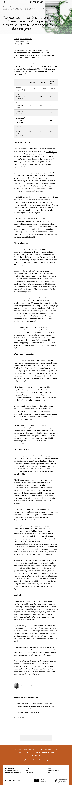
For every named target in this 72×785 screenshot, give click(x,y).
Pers (27, 770)
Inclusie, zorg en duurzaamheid (13, 772)
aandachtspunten (39, 483)
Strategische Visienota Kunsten (25, 417)
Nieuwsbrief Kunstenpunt (11, 770)
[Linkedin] (14, 780)
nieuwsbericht (28, 406)
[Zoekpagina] (5, 2)
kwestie (45, 563)
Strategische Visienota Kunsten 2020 (28, 712)
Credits (49, 768)
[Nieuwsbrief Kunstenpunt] (5, 780)
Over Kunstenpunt (9, 768)
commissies (37, 232)
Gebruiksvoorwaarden (53, 770)
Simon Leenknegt (24, 43)
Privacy (49, 772)
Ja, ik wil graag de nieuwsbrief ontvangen (36, 760)
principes (17, 534)
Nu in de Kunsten (8, 6)
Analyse (16, 38)
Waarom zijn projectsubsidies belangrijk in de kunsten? (34, 703)
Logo (27, 768)
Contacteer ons (30, 772)
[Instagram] (10, 780)
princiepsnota (47, 536)
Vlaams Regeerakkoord (39, 371)
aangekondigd (51, 151)
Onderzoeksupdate (26, 38)
